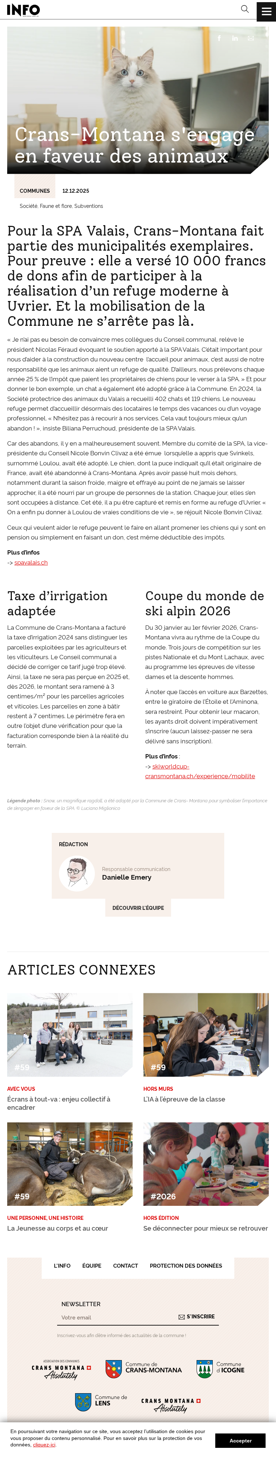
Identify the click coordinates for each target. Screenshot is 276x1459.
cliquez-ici (44, 1444)
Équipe (91, 1265)
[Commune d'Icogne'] (220, 1370)
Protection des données (186, 1265)
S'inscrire (201, 1316)
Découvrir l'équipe (138, 907)
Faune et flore (56, 205)
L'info (62, 1265)
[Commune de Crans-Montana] (144, 1370)
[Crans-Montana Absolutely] (171, 1404)
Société (28, 205)
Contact (125, 1265)
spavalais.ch (31, 561)
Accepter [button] (241, 1441)
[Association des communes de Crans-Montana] (61, 1370)
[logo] (23, 10)
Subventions (88, 205)
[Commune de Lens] (101, 1404)
